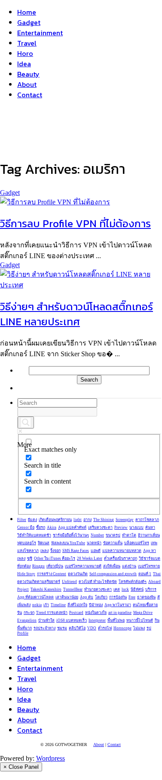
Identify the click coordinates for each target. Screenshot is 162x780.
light (77, 520)
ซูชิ (29, 558)
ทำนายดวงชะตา (98, 589)
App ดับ (86, 597)
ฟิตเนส (43, 543)
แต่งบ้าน (129, 566)
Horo (25, 53)
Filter (21, 520)
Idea (24, 64)
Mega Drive (143, 612)
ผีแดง (32, 520)
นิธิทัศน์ (137, 589)
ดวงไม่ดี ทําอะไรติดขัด (98, 582)
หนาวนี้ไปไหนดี (139, 620)
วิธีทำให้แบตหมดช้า (34, 535)
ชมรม (62, 628)
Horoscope (122, 628)
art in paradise (119, 612)
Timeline (58, 605)
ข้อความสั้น (112, 543)
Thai (157, 574)
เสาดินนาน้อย (66, 597)
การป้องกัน (118, 597)
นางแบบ (136, 527)
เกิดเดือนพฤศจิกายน (55, 520)
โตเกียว (101, 597)
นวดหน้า (94, 543)
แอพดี (96, 551)
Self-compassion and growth (113, 574)
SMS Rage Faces (75, 551)
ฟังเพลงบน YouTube (68, 543)
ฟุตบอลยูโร (26, 543)
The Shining (103, 520)
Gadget (28, 22)
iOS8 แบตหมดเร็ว (71, 620)
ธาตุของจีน (146, 597)
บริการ (150, 589)
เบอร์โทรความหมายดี (83, 566)
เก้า (46, 605)
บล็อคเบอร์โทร (136, 543)
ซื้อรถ (40, 527)
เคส (116, 589)
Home (26, 12)
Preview (121, 527)
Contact (29, 94)
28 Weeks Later (89, 558)
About (27, 84)
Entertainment (40, 33)
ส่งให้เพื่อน (111, 566)
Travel (27, 43)
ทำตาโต (129, 535)
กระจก (29, 612)
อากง (87, 520)
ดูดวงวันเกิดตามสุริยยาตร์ (38, 582)
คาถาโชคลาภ (147, 520)
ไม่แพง (139, 628)
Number (97, 535)
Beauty (28, 74)
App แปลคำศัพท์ (72, 527)
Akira (51, 527)
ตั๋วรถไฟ (105, 628)
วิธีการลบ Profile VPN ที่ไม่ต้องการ (75, 223)
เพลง (44, 551)
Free (131, 597)
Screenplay (125, 520)
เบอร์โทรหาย (149, 566)
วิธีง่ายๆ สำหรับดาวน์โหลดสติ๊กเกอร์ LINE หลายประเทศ (76, 314)
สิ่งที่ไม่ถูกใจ (77, 605)
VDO (91, 628)
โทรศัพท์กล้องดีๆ (133, 582)
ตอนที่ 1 (144, 574)
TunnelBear (73, 589)
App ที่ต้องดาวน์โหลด (35, 597)
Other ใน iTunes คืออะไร (54, 558)
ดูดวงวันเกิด (78, 574)
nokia (37, 605)
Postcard (76, 612)
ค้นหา (150, 527)
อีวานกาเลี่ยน (149, 535)
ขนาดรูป (113, 535)
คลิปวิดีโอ (77, 628)
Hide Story (26, 574)
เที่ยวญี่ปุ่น (54, 566)
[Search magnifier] (26, 422)
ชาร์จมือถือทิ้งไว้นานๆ (71, 535)
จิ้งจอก (55, 551)
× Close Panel (21, 767)
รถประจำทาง (44, 628)
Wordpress (50, 758)
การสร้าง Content (51, 574)
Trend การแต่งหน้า (51, 612)
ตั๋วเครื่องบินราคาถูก (120, 558)
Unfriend (69, 582)
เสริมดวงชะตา (100, 527)
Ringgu (38, 566)
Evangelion (27, 620)
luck (125, 589)
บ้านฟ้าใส (46, 620)
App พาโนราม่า (117, 605)
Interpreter (97, 620)
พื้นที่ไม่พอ (116, 620)
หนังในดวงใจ (96, 612)
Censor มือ (25, 527)
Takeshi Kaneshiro (46, 589)
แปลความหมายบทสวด (121, 551)
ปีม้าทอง (96, 605)
